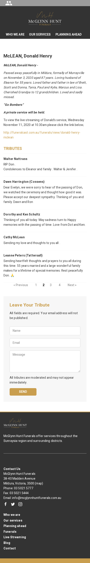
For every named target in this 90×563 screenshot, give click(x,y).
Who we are (11, 515)
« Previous (21, 285)
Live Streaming (14, 537)
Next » (72, 285)
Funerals (9, 531)
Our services (12, 520)
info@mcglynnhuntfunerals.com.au (36, 498)
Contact (9, 548)
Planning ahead (14, 526)
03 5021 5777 (23, 488)
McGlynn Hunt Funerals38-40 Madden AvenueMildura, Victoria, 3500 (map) (23, 479)
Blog (6, 543)
